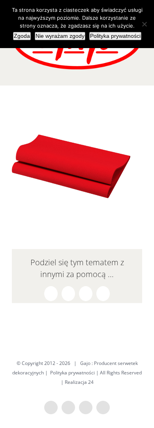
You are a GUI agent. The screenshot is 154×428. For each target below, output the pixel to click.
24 (91, 382)
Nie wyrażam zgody (60, 36)
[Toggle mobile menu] (139, 73)
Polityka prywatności (72, 372)
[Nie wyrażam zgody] (144, 24)
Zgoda (22, 36)
